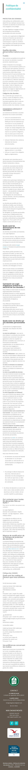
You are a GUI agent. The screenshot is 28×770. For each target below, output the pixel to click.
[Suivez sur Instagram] (16, 723)
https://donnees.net (13, 549)
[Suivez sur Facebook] (12, 723)
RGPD (13, 437)
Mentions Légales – (8, 763)
